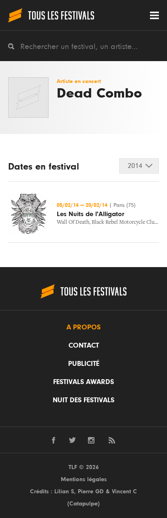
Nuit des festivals (83, 400)
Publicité (83, 363)
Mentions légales (84, 479)
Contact (84, 345)
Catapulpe (83, 504)
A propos (83, 327)
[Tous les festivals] (51, 15)
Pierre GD (91, 491)
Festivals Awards (83, 382)
